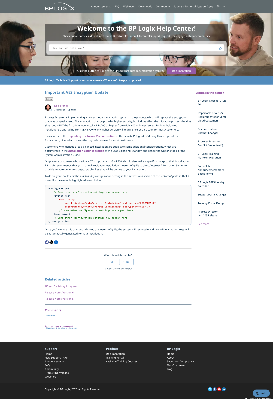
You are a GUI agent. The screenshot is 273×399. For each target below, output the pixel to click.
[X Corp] (51, 242)
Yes (111, 261)
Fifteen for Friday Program (61, 286)
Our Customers (176, 365)
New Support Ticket (56, 357)
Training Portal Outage (211, 203)
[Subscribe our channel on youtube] (219, 389)
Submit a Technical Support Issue (193, 6)
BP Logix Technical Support (61, 80)
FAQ (117, 6)
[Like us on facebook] (215, 389)
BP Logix (65, 389)
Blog (169, 369)
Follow (49, 99)
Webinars (129, 6)
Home (48, 354)
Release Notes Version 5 (59, 298)
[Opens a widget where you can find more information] (261, 393)
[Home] (59, 6)
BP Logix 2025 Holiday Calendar (211, 184)
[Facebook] (47, 242)
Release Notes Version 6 (59, 292)
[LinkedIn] (56, 242)
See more (203, 224)
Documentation (181, 71)
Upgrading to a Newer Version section (91, 136)
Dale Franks (61, 105)
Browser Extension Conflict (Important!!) (210, 143)
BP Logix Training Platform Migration (209, 155)
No (127, 261)
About (170, 357)
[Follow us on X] (210, 389)
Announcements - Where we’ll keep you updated (111, 80)
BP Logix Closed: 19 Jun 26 (212, 102)
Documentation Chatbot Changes (208, 131)
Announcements (101, 6)
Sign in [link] (221, 6)
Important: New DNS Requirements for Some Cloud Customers (212, 116)
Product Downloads (57, 373)
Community (163, 6)
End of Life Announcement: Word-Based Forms (211, 169)
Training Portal (115, 357)
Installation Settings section (86, 150)
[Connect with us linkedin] (224, 389)
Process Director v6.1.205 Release (208, 213)
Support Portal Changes (212, 194)
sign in (54, 327)
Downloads (145, 6)
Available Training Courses (121, 361)
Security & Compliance (180, 361)
